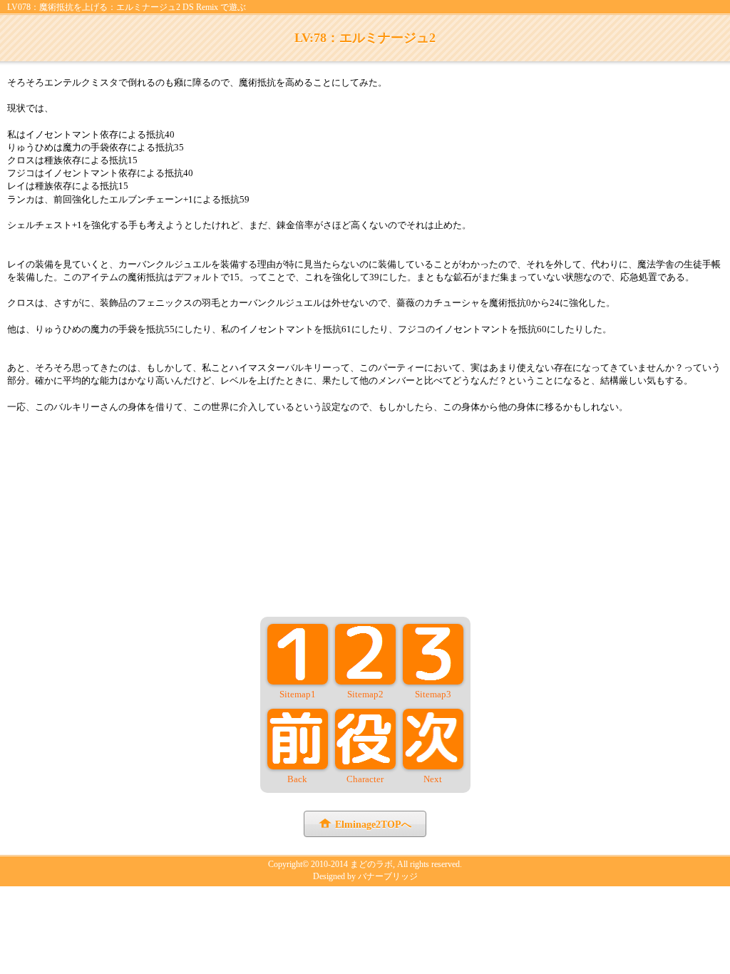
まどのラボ (371, 864)
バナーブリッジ (388, 876)
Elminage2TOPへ (373, 824)
